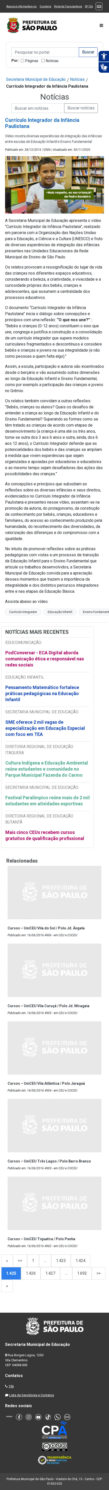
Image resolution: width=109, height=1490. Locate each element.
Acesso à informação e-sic (21, 6)
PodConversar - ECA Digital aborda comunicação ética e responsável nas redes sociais (44, 658)
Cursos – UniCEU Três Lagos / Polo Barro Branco (49, 1161)
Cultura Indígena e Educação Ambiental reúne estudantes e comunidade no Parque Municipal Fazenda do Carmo (46, 769)
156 (11, 1386)
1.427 (50, 1273)
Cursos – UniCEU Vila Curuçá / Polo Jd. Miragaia (48, 1006)
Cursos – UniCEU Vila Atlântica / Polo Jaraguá (46, 1083)
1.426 (31, 1273)
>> (99, 1273)
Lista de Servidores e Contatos (31, 1395)
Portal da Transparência (68, 6)
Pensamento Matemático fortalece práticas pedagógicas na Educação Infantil (42, 693)
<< (20, 1260)
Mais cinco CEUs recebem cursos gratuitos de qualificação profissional (44, 835)
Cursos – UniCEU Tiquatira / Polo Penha (41, 1239)
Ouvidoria (45, 6)
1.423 (61, 1260)
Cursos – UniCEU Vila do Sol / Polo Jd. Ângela (46, 928)
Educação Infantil (60, 612)
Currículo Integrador (23, 612)
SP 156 (89, 6)
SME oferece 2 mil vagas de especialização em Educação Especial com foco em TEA (45, 728)
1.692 (82, 1273)
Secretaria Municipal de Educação (36, 79)
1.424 (80, 1260)
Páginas (31, 60)
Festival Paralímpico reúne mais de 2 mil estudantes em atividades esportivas (47, 800)
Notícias (52, 60)
